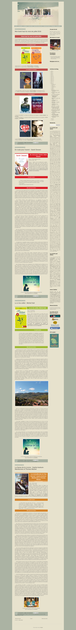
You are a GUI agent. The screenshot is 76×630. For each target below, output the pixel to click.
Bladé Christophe (55, 142)
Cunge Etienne (58, 154)
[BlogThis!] (34, 142)
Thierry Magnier (54, 285)
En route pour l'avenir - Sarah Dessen (28, 150)
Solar (54, 284)
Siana (53, 235)
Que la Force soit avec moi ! (38, 26)
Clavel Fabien (58, 151)
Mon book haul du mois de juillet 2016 (28, 31)
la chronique (36, 65)
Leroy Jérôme (52, 200)
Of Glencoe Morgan (55, 216)
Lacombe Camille (52, 195)
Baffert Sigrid (56, 137)
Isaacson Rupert (52, 187)
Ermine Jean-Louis (58, 164)
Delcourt (51, 263)
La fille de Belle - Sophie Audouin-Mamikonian (54, 114)
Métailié (54, 277)
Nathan (51, 278)
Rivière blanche (56, 282)
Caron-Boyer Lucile (52, 149)
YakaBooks (51, 286)
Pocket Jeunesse (38, 297)
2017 (51, 82)
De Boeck (56, 262)
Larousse (58, 272)
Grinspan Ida (51, 177)
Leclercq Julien (52, 198)
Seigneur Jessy (52, 234)
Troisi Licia (53, 241)
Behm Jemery (51, 141)
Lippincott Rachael (53, 201)
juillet (52, 89)
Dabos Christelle (52, 155)
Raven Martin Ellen (52, 226)
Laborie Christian (58, 194)
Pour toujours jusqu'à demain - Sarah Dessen (55, 111)
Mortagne (51, 277)
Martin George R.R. (54, 206)
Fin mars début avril (57, 265)
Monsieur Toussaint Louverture (55, 276)
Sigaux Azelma (58, 235)
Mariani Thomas (52, 205)
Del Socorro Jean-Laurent (57, 157)
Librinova (57, 274)
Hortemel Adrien (55, 183)
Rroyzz (56, 283)
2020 (51, 78)
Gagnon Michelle (56, 172)
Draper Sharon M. (58, 161)
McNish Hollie (52, 208)
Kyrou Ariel (59, 192)
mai (52, 119)
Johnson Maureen (58, 188)
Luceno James (56, 202)
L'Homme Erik (58, 193)
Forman (54, 169)
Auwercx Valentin (57, 136)
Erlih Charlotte (54, 164)
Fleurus (55, 266)
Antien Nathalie (58, 133)
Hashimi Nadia (58, 179)
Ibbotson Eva (58, 185)
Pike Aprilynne (57, 222)
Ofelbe (56, 278)
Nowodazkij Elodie (52, 214)
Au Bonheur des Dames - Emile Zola (55, 104)
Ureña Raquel (53, 242)
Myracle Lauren (55, 213)
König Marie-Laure (52, 193)
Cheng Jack (56, 150)
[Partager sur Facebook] (36, 142)
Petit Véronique (52, 221)
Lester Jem (55, 200)
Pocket (55, 279)
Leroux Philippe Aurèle (57, 199)
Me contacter (58, 26)
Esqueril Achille (52, 165)
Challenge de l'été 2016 (20, 297)
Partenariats (53, 26)
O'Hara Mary (51, 216)
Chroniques (25, 26)
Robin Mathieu (58, 228)
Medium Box (54, 299)
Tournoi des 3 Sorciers (47, 26)
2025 (51, 72)
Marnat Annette (56, 205)
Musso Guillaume (54, 212)
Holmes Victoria (56, 182)
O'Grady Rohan (58, 215)
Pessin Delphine (58, 220)
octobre (53, 85)
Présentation (20, 26)
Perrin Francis (57, 219)
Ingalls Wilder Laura (57, 186)
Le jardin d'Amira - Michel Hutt (55, 109)
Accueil (16, 26)
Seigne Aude (58, 233)
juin (52, 118)
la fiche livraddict (30, 65)
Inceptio (51, 269)
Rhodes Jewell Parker (54, 227)
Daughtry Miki (57, 156)
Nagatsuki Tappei (57, 277)
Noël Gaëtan (58, 214)
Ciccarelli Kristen (53, 151)
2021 (51, 77)
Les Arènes (53, 274)
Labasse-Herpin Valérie (53, 194)
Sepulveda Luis (56, 234)
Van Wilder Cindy (58, 243)
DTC (53, 262)
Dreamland (51, 264)
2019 (51, 79)
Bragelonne (54, 260)
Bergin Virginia (58, 141)
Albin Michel (53, 257)
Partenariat (54, 300)
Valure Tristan (53, 243)
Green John (58, 176)
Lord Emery (57, 201)
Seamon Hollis (55, 233)
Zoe (56, 286)
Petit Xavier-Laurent (56, 221)
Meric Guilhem (56, 208)
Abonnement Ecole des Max (55, 291)
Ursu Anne (56, 242)
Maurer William (58, 206)
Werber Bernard (56, 247)
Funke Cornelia (56, 171)
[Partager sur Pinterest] (37, 142)
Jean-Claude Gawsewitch (57, 269)
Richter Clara (54, 228)
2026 (51, 71)
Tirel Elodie (57, 240)
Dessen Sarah (29, 297)
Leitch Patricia (52, 199)
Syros (50, 285)
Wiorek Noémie (58, 248)
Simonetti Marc (56, 236)
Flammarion (52, 266)
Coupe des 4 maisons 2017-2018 (55, 296)
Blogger (42, 627)
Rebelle (53, 282)
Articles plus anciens (44, 618)
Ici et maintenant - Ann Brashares (54, 100)
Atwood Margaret (52, 134)
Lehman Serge (58, 198)
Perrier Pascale (53, 219)
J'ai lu (53, 269)
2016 (51, 83)
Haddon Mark (57, 178)
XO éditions (58, 285)
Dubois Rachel (56, 162)
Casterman (51, 262)
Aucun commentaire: (29, 142)
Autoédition (52, 258)
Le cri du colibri (32, 461)
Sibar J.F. (55, 235)
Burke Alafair (51, 147)
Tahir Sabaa (56, 239)
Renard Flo (56, 226)
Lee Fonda (55, 198)
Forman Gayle (57, 169)
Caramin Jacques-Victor (57, 148)
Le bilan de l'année (55, 298)
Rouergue (53, 283)
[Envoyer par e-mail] (33, 142)
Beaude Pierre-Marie (52, 140)
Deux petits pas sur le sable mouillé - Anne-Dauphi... (55, 107)
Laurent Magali (56, 195)
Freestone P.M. (58, 170)
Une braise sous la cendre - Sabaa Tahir (55, 116)
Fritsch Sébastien (52, 171)
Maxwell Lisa (51, 207)
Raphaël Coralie (55, 225)
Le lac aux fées (54, 273)
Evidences (57, 264)
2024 (51, 73)
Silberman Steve (52, 236)
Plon (53, 279)
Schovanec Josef (58, 232)
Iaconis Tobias (55, 185)
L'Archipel (51, 270)
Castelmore (58, 261)
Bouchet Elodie (58, 144)
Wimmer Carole (54, 248)
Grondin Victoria (56, 177)
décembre (53, 84)
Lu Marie (52, 202)
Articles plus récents (18, 618)
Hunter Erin (57, 184)
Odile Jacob (53, 278)
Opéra (58, 278)
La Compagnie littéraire (56, 271)
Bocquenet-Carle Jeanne (56, 143)
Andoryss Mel (54, 133)
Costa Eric (53, 153)
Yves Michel (35, 461)
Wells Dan (53, 247)
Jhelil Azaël (54, 188)
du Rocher (58, 286)
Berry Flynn (51, 142)
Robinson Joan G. (52, 229)
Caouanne (51, 261)
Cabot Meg (58, 147)
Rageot (51, 282)
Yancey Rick (52, 249)
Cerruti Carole (56, 149)
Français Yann (54, 170)
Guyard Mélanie (53, 178)
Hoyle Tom (58, 183)
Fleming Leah (51, 169)
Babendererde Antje (52, 137)
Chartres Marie (53, 150)
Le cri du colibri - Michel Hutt (25, 303)
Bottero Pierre (52, 144)
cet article (35, 293)
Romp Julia (58, 229)
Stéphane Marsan (58, 284)
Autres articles (30, 26)
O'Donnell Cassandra (53, 215)
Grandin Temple (54, 175)
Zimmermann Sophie (56, 250)
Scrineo (51, 284)
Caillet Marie (52, 148)
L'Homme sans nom (55, 270)
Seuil (53, 284)
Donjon (59, 263)
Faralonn (53, 265)
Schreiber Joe (51, 233)
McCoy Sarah (54, 207)
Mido (59, 208)
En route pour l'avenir (33, 297)
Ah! (50, 257)
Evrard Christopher (57, 165)
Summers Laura (52, 239)
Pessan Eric (54, 220)
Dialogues (56, 263)
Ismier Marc (55, 187)
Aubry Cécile (56, 134)
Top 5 (52, 301)
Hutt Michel (28, 461)
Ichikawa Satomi (52, 186)
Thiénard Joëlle (54, 240)
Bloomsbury (51, 260)
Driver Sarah (51, 162)
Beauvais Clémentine (57, 140)
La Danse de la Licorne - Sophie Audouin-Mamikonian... (54, 96)
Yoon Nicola (56, 249)
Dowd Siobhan (53, 161)
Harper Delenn (54, 179)
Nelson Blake (58, 213)
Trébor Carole (56, 241)
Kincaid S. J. (51, 192)
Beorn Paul (55, 141)
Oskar (59, 278)
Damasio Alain (54, 156)
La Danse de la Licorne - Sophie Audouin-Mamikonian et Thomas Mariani (29, 468)
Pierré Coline (53, 222)
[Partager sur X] (35, 142)
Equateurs (55, 264)
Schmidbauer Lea (52, 232)
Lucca (59, 274)
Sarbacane (59, 283)
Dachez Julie (56, 155)
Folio (57, 266)
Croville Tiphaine (54, 154)
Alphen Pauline (56, 132)
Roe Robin (56, 229)
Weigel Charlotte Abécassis (53, 246)
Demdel (53, 263)
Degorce (59, 262)
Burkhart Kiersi (55, 147)
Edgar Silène (55, 163)
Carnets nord (54, 261)
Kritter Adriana (55, 192)
